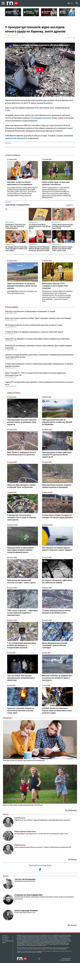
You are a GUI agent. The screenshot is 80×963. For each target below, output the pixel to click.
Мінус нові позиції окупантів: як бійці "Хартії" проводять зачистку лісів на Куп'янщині (38, 318)
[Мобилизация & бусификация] (31, 15)
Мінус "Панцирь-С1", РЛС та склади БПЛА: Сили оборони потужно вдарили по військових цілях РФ (35, 374)
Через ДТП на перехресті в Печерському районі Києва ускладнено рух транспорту (37, 339)
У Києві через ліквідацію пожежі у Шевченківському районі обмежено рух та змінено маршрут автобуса (39, 365)
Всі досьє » (72, 925)
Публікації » (7, 718)
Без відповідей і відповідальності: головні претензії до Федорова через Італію (41, 833)
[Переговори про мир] (49, 15)
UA (69, 3)
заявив (43, 125)
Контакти (5, 937)
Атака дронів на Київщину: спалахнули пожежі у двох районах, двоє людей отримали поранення (38, 347)
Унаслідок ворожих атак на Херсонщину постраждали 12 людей (30, 311)
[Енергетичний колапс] (13, 15)
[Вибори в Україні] (67, 15)
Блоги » (6, 814)
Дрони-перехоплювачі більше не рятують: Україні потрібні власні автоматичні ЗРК (42, 847)
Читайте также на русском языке (14, 37)
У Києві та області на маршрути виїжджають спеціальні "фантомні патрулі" (34, 332)
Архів (4, 942)
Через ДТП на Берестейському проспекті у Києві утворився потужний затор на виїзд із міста (39, 383)
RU (72, 3)
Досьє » (6, 876)
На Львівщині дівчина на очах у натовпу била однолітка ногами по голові (33, 325)
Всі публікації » (71, 810)
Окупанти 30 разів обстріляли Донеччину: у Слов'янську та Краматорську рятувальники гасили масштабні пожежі (39, 356)
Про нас (4, 936)
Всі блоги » (72, 859)
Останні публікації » (13, 155)
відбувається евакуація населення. (37, 118)
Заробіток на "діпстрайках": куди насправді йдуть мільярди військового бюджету (42, 820)
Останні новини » (12, 307)
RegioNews (48, 103)
